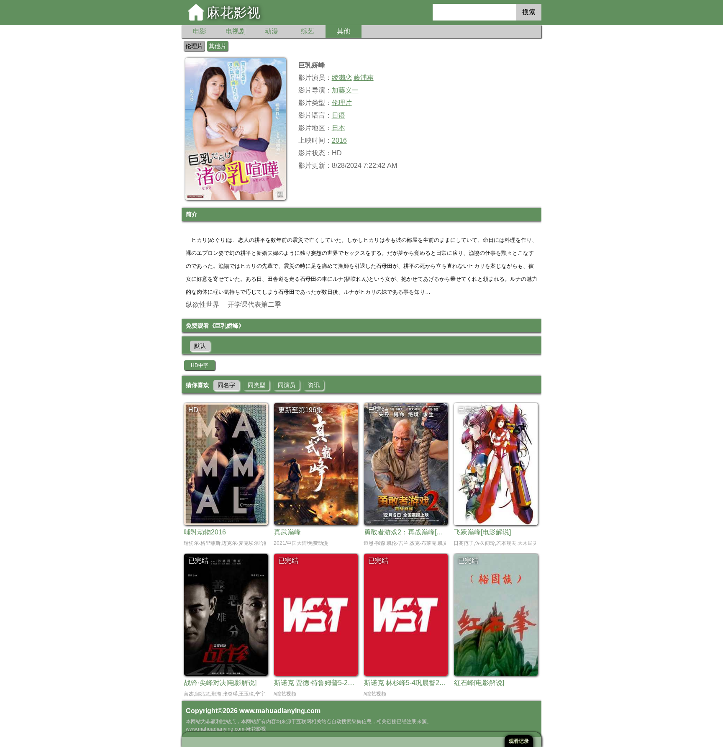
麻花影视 (233, 12)
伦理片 (194, 46)
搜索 (529, 11)
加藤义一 (345, 90)
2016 (339, 140)
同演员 (286, 385)
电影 (199, 31)
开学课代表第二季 (254, 304)
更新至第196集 (300, 409)
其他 (343, 31)
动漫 (271, 31)
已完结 (378, 409)
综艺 (307, 31)
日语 (338, 115)
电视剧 (236, 31)
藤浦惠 (364, 77)
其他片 (217, 46)
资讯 (314, 385)
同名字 (226, 385)
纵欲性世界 (202, 304)
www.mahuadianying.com (279, 710)
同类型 (256, 385)
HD (193, 409)
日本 (338, 127)
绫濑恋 (342, 77)
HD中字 (199, 365)
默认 (200, 345)
